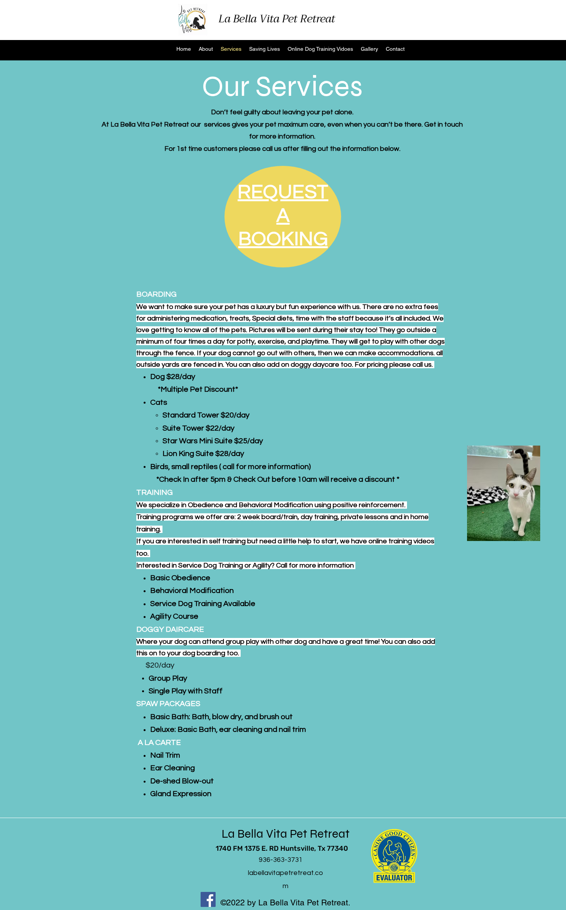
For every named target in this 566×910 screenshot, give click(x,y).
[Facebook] (208, 899)
